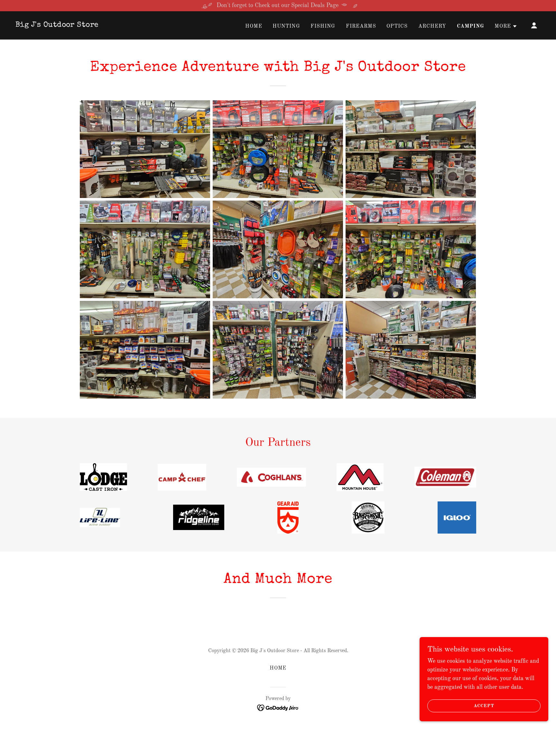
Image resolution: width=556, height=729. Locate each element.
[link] (57, 25)
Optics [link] (397, 26)
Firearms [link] (361, 26)
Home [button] (278, 668)
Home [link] (253, 26)
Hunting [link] (286, 26)
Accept (484, 706)
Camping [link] (471, 26)
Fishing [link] (323, 26)
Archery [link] (432, 26)
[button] (506, 26)
